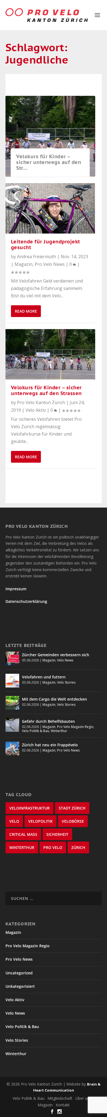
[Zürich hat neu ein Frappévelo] (12, 748)
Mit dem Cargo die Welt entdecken (54, 699)
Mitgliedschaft (59, 1098)
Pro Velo (52, 847)
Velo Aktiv (36, 410)
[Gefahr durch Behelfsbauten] (12, 725)
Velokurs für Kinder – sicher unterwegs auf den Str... (48, 162)
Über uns (83, 1098)
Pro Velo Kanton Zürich (41, 402)
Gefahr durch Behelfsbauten (48, 721)
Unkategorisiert (20, 986)
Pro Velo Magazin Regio (75, 726)
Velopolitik (40, 821)
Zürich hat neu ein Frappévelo (50, 744)
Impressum (15, 588)
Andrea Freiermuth (36, 257)
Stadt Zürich (72, 808)
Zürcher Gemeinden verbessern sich (55, 654)
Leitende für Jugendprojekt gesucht (45, 244)
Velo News (65, 660)
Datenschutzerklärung (26, 601)
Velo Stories (66, 682)
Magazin (23, 264)
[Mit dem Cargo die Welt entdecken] (12, 703)
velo (14, 821)
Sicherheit (57, 834)
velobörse (73, 821)
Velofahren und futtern (44, 677)
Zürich (78, 847)
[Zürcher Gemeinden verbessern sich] (12, 658)
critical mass (23, 834)
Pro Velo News (50, 264)
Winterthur (59, 731)
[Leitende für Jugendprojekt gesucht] (50, 208)
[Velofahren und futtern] (12, 680)
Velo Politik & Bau (35, 731)
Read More (26, 311)
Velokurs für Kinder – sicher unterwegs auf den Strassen (46, 390)
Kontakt (63, 1104)
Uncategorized (19, 972)
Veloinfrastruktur (29, 808)
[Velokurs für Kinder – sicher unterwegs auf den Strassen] (50, 354)
